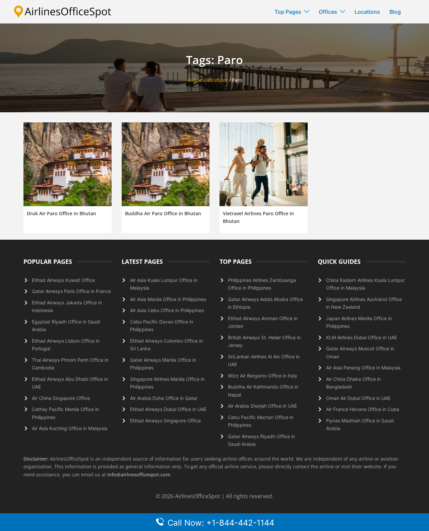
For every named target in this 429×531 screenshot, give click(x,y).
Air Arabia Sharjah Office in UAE (262, 406)
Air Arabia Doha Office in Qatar (163, 398)
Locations (367, 11)
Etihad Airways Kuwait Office (63, 280)
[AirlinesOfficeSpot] (62, 11)
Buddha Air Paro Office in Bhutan (163, 213)
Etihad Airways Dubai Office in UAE (168, 409)
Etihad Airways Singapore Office (165, 420)
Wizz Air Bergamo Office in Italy (262, 375)
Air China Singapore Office (61, 398)
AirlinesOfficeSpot (207, 80)
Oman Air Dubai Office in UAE (358, 398)
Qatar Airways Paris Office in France (71, 291)
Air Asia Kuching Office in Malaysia (69, 428)
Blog (395, 11)
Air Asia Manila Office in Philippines (168, 299)
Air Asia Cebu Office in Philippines (167, 310)
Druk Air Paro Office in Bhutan (61, 213)
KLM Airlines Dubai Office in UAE (361, 337)
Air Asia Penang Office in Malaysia (363, 367)
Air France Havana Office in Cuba (362, 409)
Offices (328, 11)
